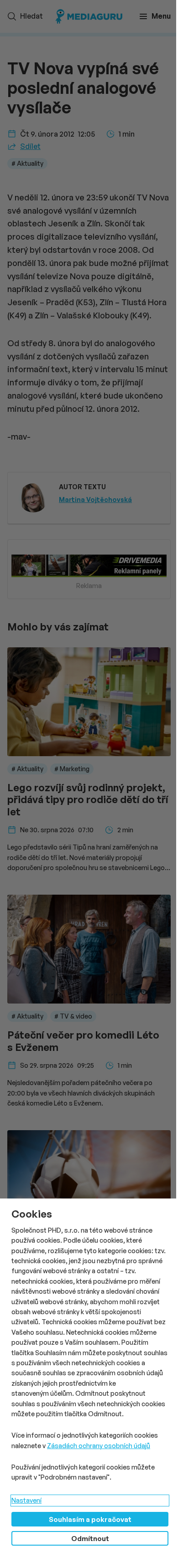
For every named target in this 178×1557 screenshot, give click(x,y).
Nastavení (26, 1500)
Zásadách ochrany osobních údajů (98, 1445)
